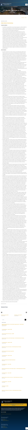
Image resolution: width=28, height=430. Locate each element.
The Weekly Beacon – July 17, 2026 (6, 381)
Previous (23, 17)
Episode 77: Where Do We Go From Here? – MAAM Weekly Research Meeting (12, 377)
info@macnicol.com (5, 427)
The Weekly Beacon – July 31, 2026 (6, 364)
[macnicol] (5, 3)
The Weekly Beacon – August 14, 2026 (7, 342)
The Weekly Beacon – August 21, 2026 (7, 329)
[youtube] (5, 412)
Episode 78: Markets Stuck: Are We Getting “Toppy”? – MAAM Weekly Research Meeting (13, 368)
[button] (1, 312)
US (22, 1)
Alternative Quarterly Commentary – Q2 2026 (8, 333)
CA (21, 1)
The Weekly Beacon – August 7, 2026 (7, 355)
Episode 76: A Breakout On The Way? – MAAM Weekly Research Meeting (11, 390)
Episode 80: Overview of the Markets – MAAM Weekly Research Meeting (11, 346)
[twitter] (1, 412)
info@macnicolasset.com (6, 420)
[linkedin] (4, 412)
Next (25, 17)
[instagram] (2, 412)
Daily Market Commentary (7, 23)
